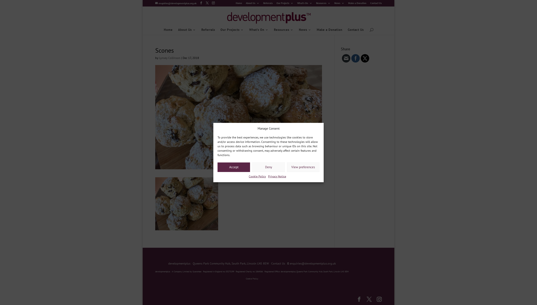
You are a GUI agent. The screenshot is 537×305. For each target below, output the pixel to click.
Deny (268, 167)
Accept (234, 167)
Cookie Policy (257, 176)
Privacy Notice (277, 176)
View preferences (303, 167)
